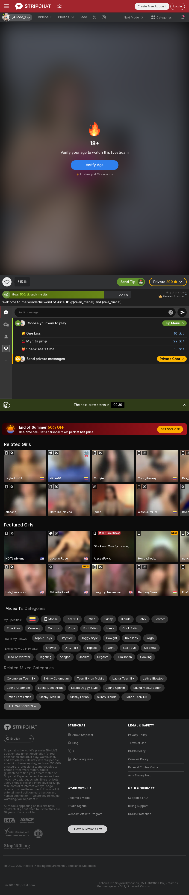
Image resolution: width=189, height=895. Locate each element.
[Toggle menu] (6, 6)
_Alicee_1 (12, 608)
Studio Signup (77, 806)
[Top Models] (59, 6)
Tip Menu (172, 323)
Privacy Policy (137, 735)
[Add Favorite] (7, 281)
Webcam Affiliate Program (85, 814)
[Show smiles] (171, 312)
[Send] (182, 312)
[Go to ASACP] (27, 820)
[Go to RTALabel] (10, 820)
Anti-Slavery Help (139, 775)
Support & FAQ (138, 798)
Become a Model (79, 798)
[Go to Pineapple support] (39, 833)
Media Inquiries (83, 759)
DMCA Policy (137, 751)
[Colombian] (32, 619)
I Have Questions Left (87, 829)
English (15, 738)
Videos (45, 17)
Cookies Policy (138, 759)
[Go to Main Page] (33, 6)
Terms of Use (137, 743)
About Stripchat (82, 735)
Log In (177, 6)
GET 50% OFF (170, 429)
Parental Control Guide (143, 767)
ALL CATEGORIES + (22, 706)
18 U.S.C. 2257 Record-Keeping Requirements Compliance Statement (50, 865)
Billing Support (138, 806)
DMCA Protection (139, 814)
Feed (83, 17)
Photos (66, 17)
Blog (75, 743)
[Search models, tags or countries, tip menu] (182, 17)
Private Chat (170, 359)
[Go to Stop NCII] (17, 846)
